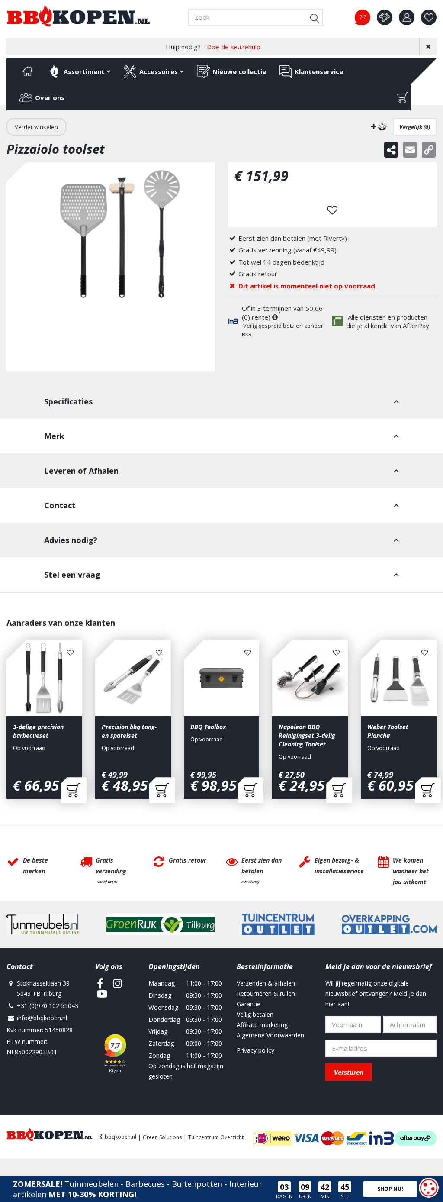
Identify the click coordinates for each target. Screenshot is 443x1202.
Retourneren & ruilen (266, 993)
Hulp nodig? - (213, 46)
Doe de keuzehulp (233, 46)
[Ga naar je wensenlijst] (432, 17)
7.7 (363, 16)
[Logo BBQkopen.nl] (78, 16)
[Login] (406, 17)
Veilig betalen (255, 1014)
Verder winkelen (36, 127)
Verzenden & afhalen (266, 983)
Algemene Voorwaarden (270, 1035)
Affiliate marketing (262, 1025)
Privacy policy (255, 1050)
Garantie (248, 1004)
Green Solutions (162, 1137)
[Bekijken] (403, 97)
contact (384, 17)
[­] (100, 983)
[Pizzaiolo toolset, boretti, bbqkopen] (111, 267)
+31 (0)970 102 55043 (47, 1006)
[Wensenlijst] (429, 17)
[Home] (27, 71)
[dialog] (429, 1188)
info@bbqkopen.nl (42, 1018)
